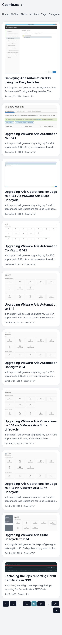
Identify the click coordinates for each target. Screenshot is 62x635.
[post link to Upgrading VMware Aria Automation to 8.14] (31, 298)
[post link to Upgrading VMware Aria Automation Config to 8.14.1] (31, 244)
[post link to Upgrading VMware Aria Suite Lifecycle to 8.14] (31, 535)
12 (27, 603)
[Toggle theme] (22, 5)
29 (55, 603)
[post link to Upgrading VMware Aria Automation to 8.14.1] (31, 129)
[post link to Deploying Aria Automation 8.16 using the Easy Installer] (31, 61)
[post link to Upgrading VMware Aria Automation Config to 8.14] (31, 357)
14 (41, 603)
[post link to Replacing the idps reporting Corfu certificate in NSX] (31, 579)
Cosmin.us (10, 5)
